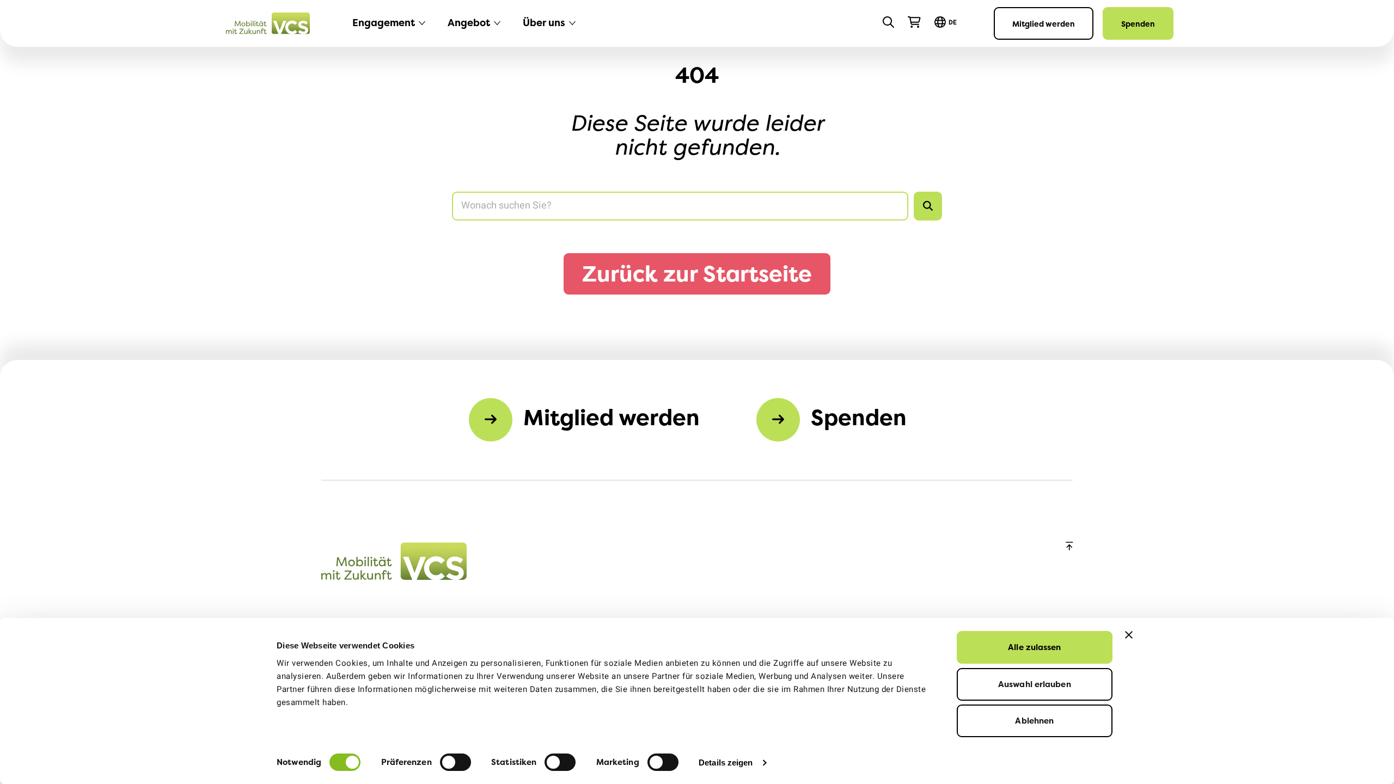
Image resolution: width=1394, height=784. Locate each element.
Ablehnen (1034, 720)
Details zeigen (726, 762)
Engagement (383, 22)
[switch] (455, 762)
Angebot (469, 22)
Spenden (1138, 24)
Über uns (544, 22)
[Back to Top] (1069, 547)
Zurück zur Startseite (697, 274)
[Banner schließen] (1129, 635)
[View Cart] (914, 22)
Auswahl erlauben (1034, 684)
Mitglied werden (1043, 24)
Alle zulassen (1034, 647)
